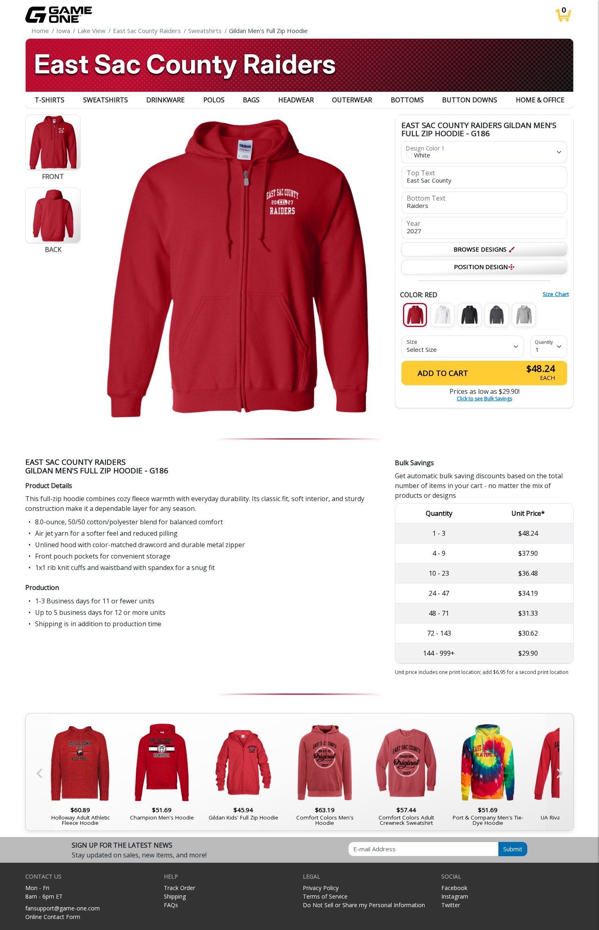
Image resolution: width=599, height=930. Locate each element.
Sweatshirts (105, 99)
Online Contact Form (52, 917)
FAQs (171, 905)
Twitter (450, 905)
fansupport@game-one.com (62, 908)
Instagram (454, 896)
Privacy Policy (321, 888)
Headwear (296, 99)
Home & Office (540, 99)
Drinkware (165, 99)
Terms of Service (325, 896)
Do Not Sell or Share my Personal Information (364, 905)
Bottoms (407, 99)
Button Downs (469, 99)
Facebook (454, 888)
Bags (251, 99)
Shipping (175, 896)
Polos (214, 99)
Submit (512, 849)
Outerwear (352, 99)
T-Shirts (49, 99)
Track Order (179, 888)
